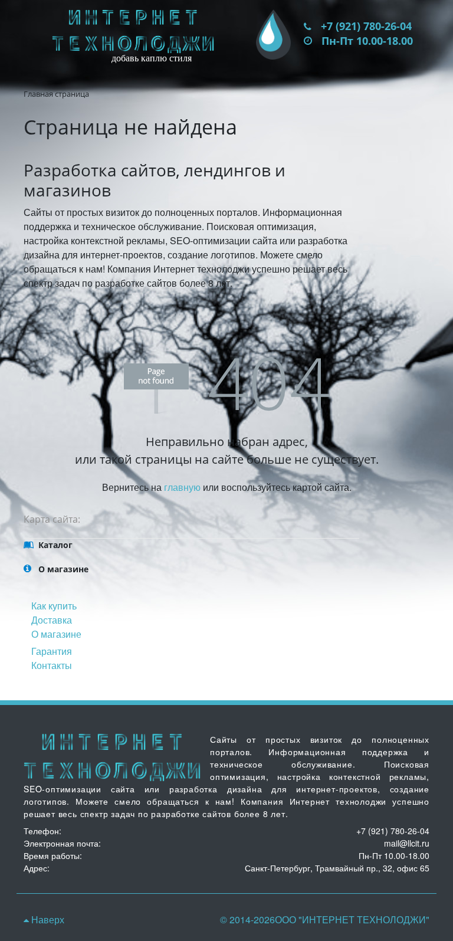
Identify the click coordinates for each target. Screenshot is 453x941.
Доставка (51, 620)
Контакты (51, 665)
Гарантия (51, 651)
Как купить (54, 605)
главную (182, 487)
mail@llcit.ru (406, 843)
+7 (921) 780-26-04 (366, 26)
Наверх (46, 919)
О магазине (56, 634)
